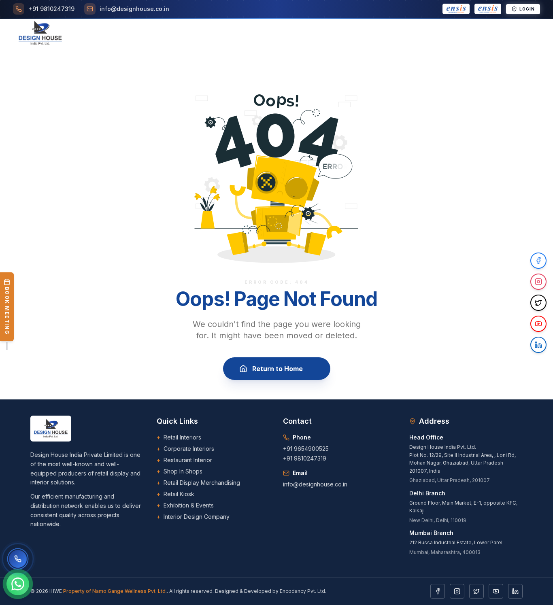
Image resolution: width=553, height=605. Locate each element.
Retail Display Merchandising (198, 482)
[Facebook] (437, 591)
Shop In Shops (179, 471)
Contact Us (452, 34)
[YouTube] (496, 591)
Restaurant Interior (184, 459)
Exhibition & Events (185, 505)
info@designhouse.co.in (315, 484)
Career (328, 34)
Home (137, 34)
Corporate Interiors (185, 448)
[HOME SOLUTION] (487, 9)
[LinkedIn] (515, 591)
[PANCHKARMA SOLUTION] (456, 9)
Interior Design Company (193, 516)
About (166, 34)
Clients (294, 34)
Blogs (359, 34)
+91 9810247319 (304, 458)
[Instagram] (457, 591)
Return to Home (277, 369)
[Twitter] (476, 591)
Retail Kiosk (175, 493)
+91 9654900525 (306, 448)
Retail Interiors (179, 437)
